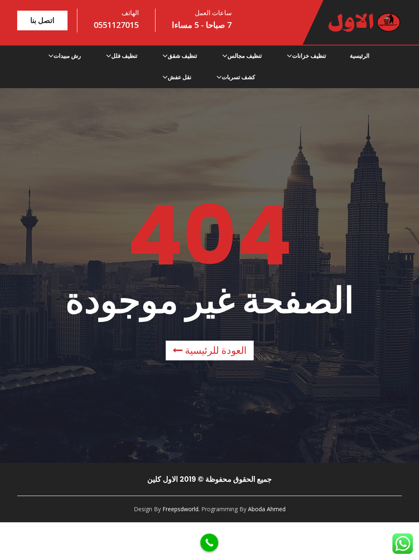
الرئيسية (359, 56)
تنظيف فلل (124, 56)
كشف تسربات (238, 77)
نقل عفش (179, 77)
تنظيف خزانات (309, 56)
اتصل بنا (42, 20)
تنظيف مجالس (245, 56)
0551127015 (116, 24)
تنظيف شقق (182, 56)
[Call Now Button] (209, 543)
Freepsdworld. (181, 509)
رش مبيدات (67, 56)
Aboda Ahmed (267, 509)
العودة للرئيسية (214, 350)
